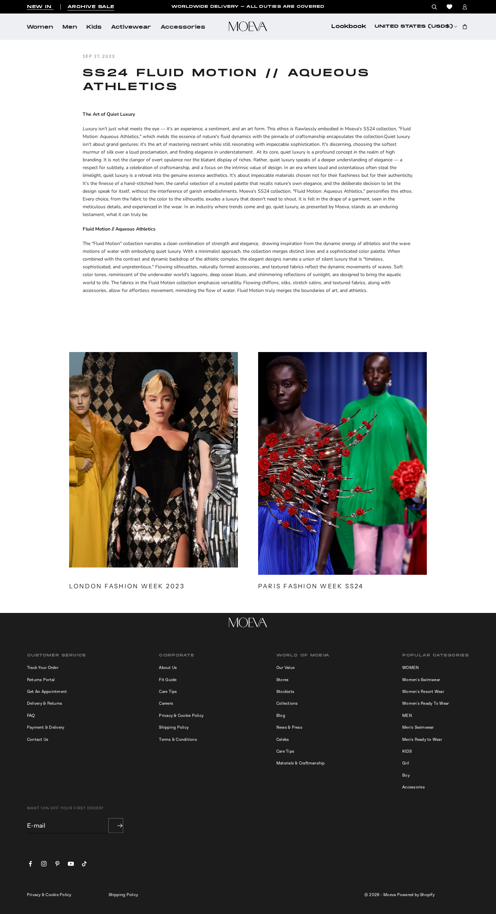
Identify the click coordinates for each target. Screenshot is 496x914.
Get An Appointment (47, 691)
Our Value (285, 667)
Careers (166, 703)
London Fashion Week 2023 (127, 586)
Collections (287, 703)
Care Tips (168, 691)
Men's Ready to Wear (422, 739)
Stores (282, 679)
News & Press (289, 727)
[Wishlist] (449, 6)
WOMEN (410, 667)
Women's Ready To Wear (425, 703)
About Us (168, 667)
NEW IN (40, 6)
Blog (280, 715)
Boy (406, 775)
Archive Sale (90, 6)
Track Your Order (42, 667)
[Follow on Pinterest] (57, 863)
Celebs (282, 739)
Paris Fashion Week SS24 (311, 586)
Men (69, 27)
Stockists (285, 691)
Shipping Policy (174, 727)
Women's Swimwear (421, 679)
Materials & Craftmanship (300, 763)
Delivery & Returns (44, 703)
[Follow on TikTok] (84, 863)
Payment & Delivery (45, 727)
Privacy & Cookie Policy (181, 715)
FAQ (31, 715)
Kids (94, 27)
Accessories (183, 27)
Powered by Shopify (416, 894)
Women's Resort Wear (423, 691)
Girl (405, 763)
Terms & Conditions (178, 739)
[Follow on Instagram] (43, 863)
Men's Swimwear (418, 727)
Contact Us (37, 739)
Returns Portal (41, 679)
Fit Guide (167, 679)
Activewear (131, 27)
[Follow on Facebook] (30, 863)
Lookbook (348, 26)
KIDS (407, 751)
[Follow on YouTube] (70, 863)
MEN (407, 715)
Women (40, 27)
